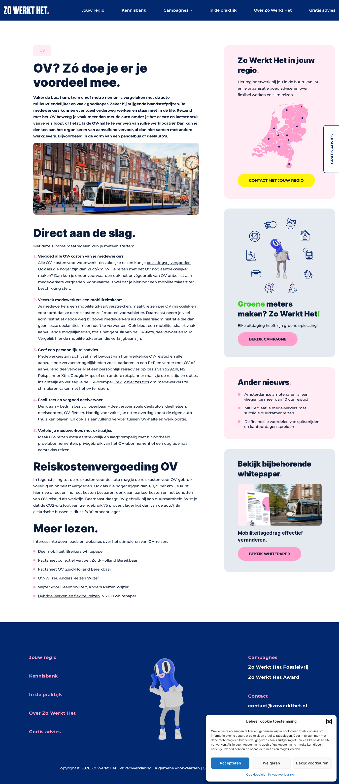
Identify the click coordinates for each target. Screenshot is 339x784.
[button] (329, 721)
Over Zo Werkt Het (273, 10)
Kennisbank (134, 10)
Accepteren (230, 763)
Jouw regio (93, 10)
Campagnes (176, 10)
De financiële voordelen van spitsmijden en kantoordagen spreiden (281, 424)
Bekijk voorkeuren (312, 763)
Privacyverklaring (281, 774)
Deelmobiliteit (51, 551)
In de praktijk (223, 10)
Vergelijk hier (50, 338)
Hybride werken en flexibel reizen (69, 596)
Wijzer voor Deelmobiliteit (62, 587)
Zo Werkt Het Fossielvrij (278, 667)
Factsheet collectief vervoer (64, 560)
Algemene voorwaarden (177, 768)
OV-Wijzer (47, 578)
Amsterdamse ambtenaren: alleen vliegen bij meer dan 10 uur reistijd (276, 397)
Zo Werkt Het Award (273, 677)
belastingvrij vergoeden (169, 262)
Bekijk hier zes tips (131, 382)
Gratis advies (332, 149)
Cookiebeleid (256, 774)
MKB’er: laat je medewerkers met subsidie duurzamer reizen (275, 410)
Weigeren (271, 763)
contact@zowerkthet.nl (277, 705)
